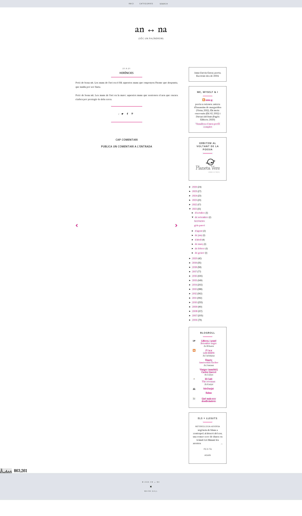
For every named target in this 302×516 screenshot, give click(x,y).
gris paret (199, 225)
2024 (195, 195)
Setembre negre (209, 343)
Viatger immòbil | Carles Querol (209, 370)
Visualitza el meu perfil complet (208, 125)
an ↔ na (151, 30)
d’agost (199, 230)
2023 (195, 200)
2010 (195, 302)
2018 (195, 267)
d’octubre (200, 212)
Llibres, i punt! (208, 340)
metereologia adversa (207, 426)
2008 (195, 311)
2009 (195, 306)
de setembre (202, 217)
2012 (194, 293)
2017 (194, 271)
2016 (195, 275)
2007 (195, 315)
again (208, 455)
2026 (195, 186)
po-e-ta (208, 449)
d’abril (198, 239)
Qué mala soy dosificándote (209, 400)
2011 (194, 297)
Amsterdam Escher (208, 362)
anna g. (209, 100)
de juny (199, 235)
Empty (208, 360)
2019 (195, 262)
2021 (194, 208)
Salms (209, 392)
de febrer (200, 248)
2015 (195, 280)
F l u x (209, 350)
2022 (195, 204)
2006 (195, 319)
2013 (194, 289)
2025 (195, 191)
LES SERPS (208, 353)
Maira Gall (151, 491)
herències (199, 221)
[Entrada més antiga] (176, 226)
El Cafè (208, 379)
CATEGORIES (146, 3)
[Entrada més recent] (77, 226)
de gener (200, 252)
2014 (195, 284)
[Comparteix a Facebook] (127, 113)
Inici (131, 3)
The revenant (208, 381)
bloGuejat (209, 388)
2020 (195, 258)
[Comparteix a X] (122, 113)
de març (199, 244)
